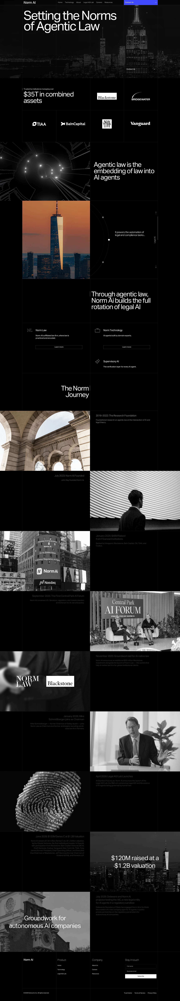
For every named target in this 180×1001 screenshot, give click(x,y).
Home (59, 965)
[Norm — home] (28, 2)
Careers (94, 969)
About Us (95, 965)
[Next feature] (156, 266)
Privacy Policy (152, 993)
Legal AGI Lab (61, 974)
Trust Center (128, 993)
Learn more (59, 347)
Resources (95, 974)
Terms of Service (139, 993)
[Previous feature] (156, 213)
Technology (61, 969)
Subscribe (141, 976)
